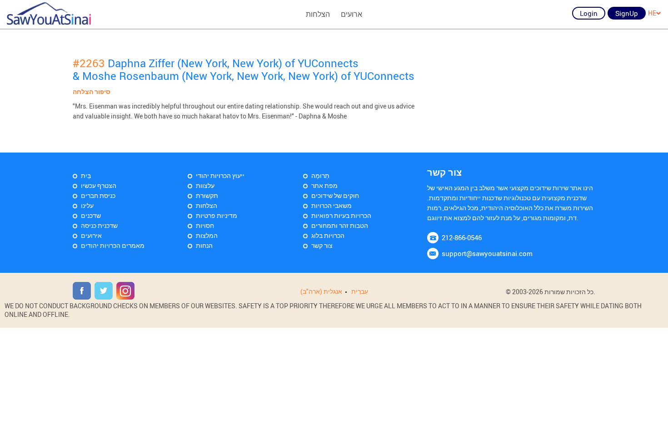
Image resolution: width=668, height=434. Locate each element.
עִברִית (359, 291)
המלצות (207, 235)
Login (589, 13)
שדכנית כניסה (99, 225)
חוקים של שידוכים (335, 195)
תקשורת (207, 195)
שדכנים (91, 215)
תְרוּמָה (320, 175)
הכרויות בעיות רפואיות (341, 215)
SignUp (626, 13)
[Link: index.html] (49, 13)
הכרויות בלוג (327, 235)
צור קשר (322, 245)
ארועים (351, 14)
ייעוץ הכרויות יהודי (220, 175)
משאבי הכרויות (331, 205)
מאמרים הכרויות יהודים (113, 245)
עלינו (87, 205)
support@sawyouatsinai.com (487, 253)
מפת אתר (324, 185)
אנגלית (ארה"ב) (321, 291)
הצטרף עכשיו (98, 185)
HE (652, 13)
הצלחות (318, 14)
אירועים (91, 235)
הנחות (204, 245)
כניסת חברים (98, 195)
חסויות (205, 225)
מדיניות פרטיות (216, 215)
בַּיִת (86, 175)
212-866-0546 (462, 237)
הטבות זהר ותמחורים (339, 225)
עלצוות (205, 185)
